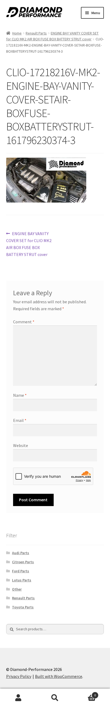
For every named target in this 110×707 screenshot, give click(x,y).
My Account (18, 698)
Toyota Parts (23, 607)
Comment (23, 321)
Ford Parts (20, 571)
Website (20, 445)
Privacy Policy (18, 676)
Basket (84, 693)
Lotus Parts (21, 580)
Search (55, 698)
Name (20, 395)
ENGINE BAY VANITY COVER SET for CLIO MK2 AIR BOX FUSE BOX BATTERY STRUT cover (29, 244)
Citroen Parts (23, 562)
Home (17, 33)
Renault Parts (36, 33)
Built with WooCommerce (58, 676)
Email (19, 420)
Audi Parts (20, 552)
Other (17, 589)
